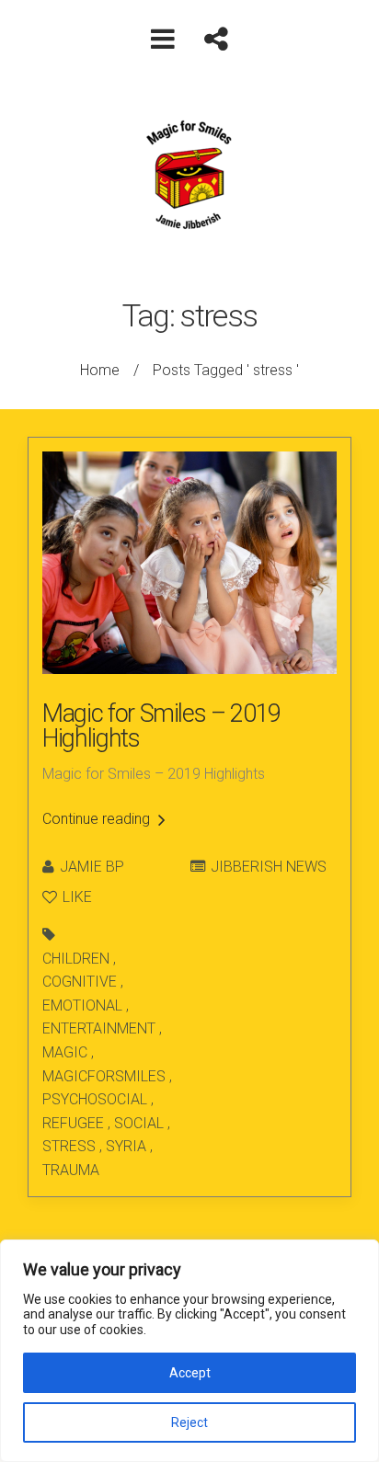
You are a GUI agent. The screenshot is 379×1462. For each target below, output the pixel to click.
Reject (189, 1422)
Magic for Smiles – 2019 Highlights (161, 726)
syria (126, 1146)
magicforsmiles (104, 1076)
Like (75, 897)
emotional (82, 1005)
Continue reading (98, 819)
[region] (189, 1350)
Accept (190, 1372)
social (139, 1123)
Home (100, 370)
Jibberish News (269, 866)
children (75, 958)
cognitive (79, 981)
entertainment (98, 1028)
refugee (73, 1123)
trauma (70, 1170)
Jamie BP (92, 866)
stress (69, 1146)
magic (64, 1052)
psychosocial (94, 1099)
